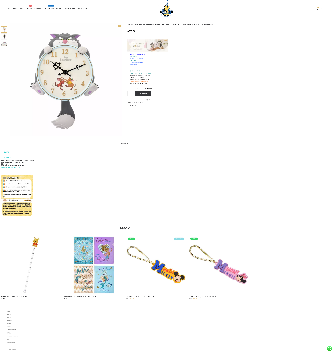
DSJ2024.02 (140, 102)
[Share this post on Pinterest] (135, 105)
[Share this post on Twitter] (130, 105)
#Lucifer (133, 62)
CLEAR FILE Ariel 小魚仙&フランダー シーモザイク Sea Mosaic (82, 296)
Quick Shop (31, 263)
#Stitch (141, 62)
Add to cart (143, 93)
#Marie (137, 62)
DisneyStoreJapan (137, 100)
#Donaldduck (133, 64)
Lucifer (144, 100)
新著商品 (148, 100)
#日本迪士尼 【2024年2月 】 (137, 58)
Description (124, 143)
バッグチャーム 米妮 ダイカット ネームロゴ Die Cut (203, 296)
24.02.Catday (133, 102)
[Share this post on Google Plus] (133, 105)
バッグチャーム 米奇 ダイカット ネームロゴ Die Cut (140, 296)
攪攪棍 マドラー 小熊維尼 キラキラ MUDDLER (14, 296)
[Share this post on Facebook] (128, 105)
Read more (156, 270)
